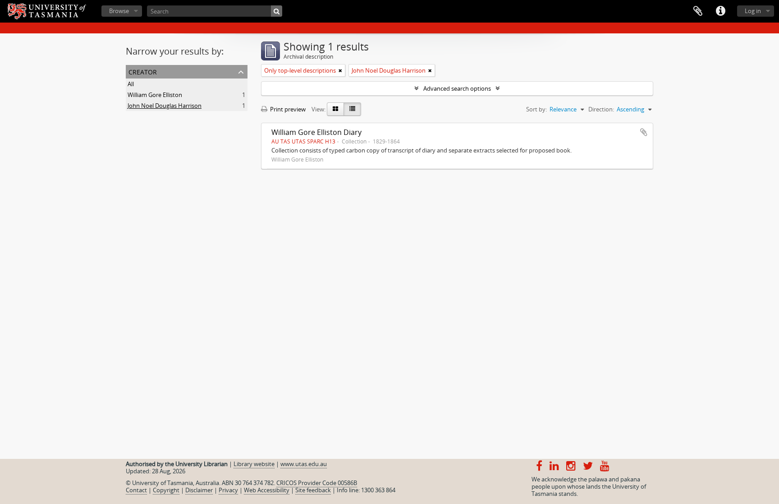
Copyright (166, 490)
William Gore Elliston (155, 95)
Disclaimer (199, 490)
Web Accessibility (266, 490)
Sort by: (536, 109)
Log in (753, 11)
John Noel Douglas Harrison (165, 106)
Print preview (287, 109)
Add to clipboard (643, 132)
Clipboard (698, 11)
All (131, 84)
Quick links (720, 11)
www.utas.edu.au (303, 464)
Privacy (228, 490)
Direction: (601, 109)
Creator (142, 71)
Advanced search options (457, 88)
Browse (119, 11)
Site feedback (313, 490)
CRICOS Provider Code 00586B (316, 483)
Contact (136, 490)
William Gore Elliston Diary (316, 132)
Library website (254, 464)
